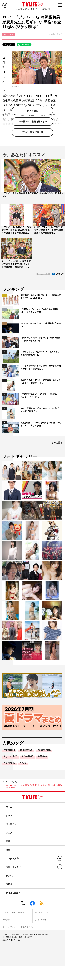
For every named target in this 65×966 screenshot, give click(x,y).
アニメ (9, 832)
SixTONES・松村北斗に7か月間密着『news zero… (41, 325)
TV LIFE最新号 (13, 893)
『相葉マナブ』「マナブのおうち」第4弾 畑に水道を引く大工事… (40, 310)
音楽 (8, 841)
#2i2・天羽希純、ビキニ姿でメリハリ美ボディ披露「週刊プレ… (41, 410)
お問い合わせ (40, 920)
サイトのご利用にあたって (14, 912)
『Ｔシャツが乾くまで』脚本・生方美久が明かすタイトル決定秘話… (41, 367)
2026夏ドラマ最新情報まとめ (32, 121)
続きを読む (32, 110)
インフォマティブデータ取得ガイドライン (20, 927)
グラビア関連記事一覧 (32, 132)
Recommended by (44, 274)
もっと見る (57, 442)
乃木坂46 (28, 756)
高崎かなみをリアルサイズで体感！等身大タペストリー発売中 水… (41, 381)
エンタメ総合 (12, 858)
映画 (8, 850)
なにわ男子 (11, 756)
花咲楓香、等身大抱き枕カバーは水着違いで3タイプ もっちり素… (41, 296)
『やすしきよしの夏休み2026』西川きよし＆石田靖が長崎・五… (40, 353)
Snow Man (45, 749)
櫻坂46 (43, 756)
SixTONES (27, 749)
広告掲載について (10, 920)
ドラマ (9, 815)
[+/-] (60, 858)
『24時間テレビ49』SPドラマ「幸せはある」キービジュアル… (39, 395)
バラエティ (15, 782)
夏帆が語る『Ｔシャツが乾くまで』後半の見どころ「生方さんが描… (41, 424)
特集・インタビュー (15, 867)
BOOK (9, 884)
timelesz (10, 749)
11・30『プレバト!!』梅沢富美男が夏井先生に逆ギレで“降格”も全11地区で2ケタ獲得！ (34, 786)
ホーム (5, 782)
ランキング (11, 875)
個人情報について (42, 912)
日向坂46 (10, 762)
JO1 (24, 762)
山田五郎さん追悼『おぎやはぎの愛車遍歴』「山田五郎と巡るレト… (41, 339)
